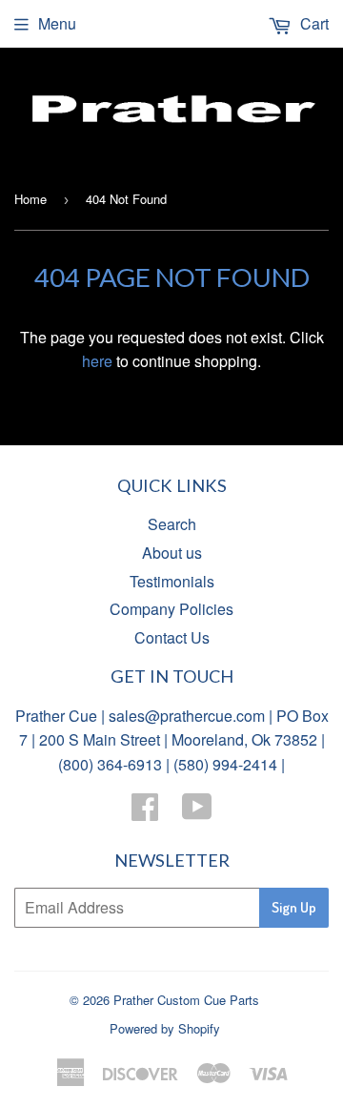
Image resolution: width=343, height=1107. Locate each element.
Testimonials (172, 581)
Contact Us (172, 637)
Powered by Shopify (165, 1028)
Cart (312, 23)
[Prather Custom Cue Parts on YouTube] (197, 812)
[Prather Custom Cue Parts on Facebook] (145, 812)
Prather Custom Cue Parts (186, 1000)
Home (30, 199)
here (97, 361)
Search (172, 524)
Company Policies (171, 609)
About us (172, 553)
